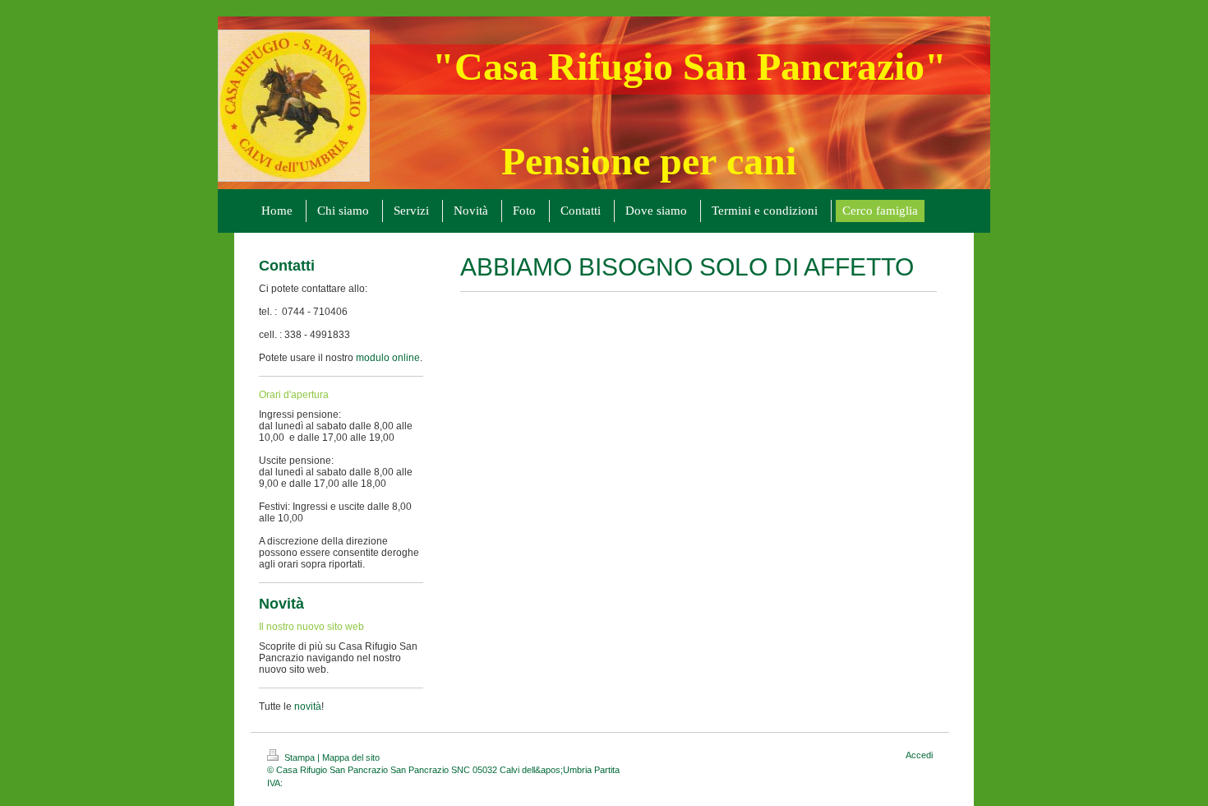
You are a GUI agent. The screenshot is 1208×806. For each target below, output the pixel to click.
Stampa (299, 757)
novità (307, 706)
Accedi (919, 755)
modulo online (388, 358)
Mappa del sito (351, 757)
